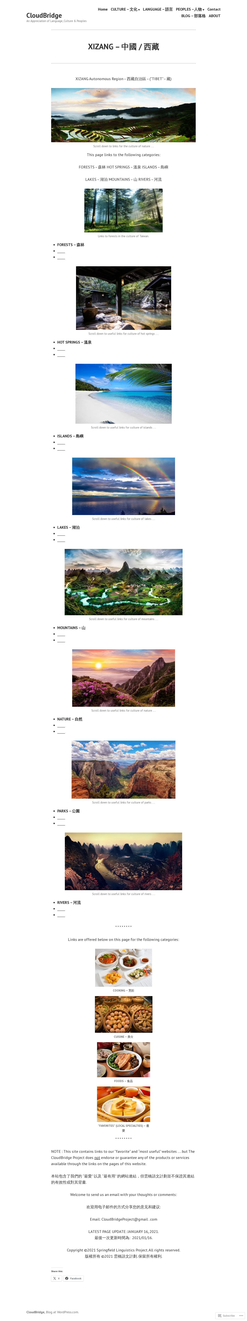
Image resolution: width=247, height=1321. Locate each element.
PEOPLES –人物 (189, 9)
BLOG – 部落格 (193, 15)
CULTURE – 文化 (124, 9)
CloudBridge (44, 15)
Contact (214, 9)
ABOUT (215, 15)
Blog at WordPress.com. (62, 1312)
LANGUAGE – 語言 (158, 9)
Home (103, 9)
